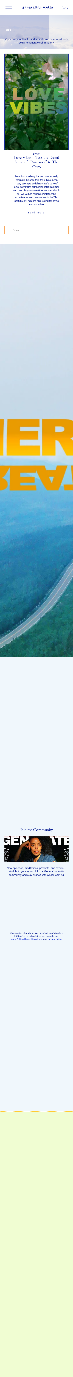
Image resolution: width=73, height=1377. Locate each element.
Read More (36, 212)
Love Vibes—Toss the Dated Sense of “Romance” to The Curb (36, 162)
